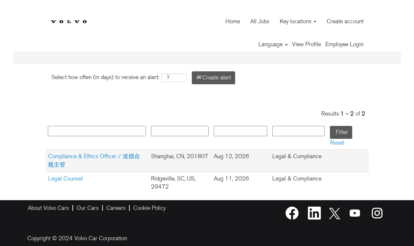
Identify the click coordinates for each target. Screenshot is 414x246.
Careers (115, 207)
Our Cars (88, 207)
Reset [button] (337, 142)
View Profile (306, 44)
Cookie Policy (149, 207)
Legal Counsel (65, 178)
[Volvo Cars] (68, 17)
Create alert (216, 77)
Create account (345, 21)
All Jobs (259, 21)
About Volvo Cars (48, 207)
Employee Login (344, 44)
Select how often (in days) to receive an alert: (105, 77)
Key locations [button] (296, 21)
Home (232, 21)
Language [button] (271, 44)
